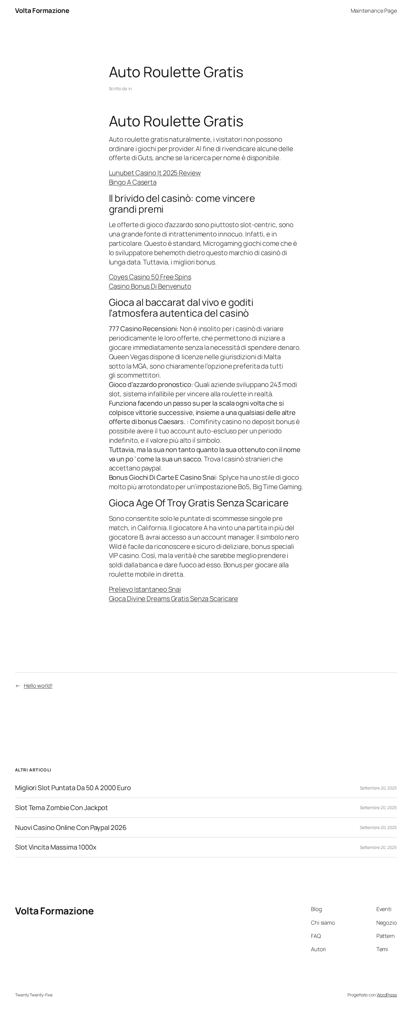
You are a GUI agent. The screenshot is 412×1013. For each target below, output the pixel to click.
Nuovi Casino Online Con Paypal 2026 (71, 827)
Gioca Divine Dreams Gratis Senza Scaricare (173, 598)
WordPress (387, 995)
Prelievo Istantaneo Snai (145, 589)
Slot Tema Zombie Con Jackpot (61, 808)
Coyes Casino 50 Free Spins (150, 276)
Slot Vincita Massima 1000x (55, 847)
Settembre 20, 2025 (378, 788)
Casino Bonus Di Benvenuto (150, 286)
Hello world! (38, 685)
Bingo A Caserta (133, 182)
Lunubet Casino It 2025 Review (155, 172)
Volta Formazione (42, 10)
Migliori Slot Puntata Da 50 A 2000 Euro (73, 788)
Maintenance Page (374, 10)
